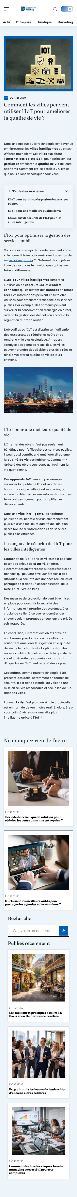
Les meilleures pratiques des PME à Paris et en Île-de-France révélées (35, 1014)
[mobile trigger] (7, 9)
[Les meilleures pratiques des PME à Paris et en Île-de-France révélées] (38, 977)
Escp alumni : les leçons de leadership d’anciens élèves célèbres (37, 1091)
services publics (21, 260)
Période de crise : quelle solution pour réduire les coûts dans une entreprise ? (34, 818)
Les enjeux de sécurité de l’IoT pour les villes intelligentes (34, 220)
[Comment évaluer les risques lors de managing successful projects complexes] (38, 1131)
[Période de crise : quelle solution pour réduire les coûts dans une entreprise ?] (38, 778)
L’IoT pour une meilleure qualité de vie (34, 210)
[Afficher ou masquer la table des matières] (56, 191)
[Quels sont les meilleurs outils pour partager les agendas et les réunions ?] (38, 862)
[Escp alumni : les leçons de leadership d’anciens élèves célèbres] (38, 1054)
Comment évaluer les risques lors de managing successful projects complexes (36, 1169)
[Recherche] (55, 9)
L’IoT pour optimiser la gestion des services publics (38, 201)
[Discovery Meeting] (28, 9)
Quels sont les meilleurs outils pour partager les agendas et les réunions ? (33, 902)
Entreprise (12, 812)
